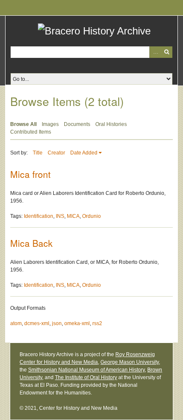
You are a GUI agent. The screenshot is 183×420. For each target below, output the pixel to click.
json (57, 323)
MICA (73, 216)
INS (60, 216)
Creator (56, 153)
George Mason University (129, 362)
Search (166, 52)
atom (16, 323)
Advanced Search (155, 52)
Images (50, 124)
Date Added (83, 153)
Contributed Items (30, 132)
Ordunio (91, 216)
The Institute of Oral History (86, 377)
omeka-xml (77, 323)
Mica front (30, 174)
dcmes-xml (36, 323)
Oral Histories (111, 124)
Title (38, 153)
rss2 (97, 323)
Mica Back (31, 243)
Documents (77, 124)
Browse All (23, 124)
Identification (38, 216)
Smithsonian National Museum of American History (86, 370)
